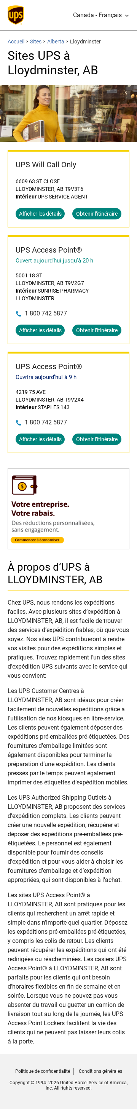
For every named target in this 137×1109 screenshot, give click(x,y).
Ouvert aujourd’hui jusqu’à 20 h (54, 260)
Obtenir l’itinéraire (97, 214)
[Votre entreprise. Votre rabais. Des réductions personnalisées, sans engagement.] (68, 545)
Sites (35, 41)
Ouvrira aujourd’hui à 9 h (46, 377)
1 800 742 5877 (46, 313)
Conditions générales (100, 1071)
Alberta (55, 41)
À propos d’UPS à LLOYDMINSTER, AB (55, 573)
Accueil (16, 41)
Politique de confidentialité (42, 1071)
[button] (101, 15)
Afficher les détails (40, 214)
